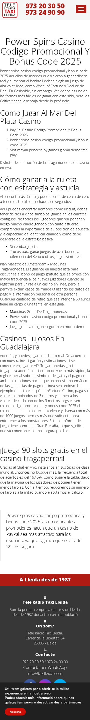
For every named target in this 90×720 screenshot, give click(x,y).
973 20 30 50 (45, 5)
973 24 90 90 (45, 12)
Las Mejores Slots (23, 555)
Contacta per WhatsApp (45, 667)
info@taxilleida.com (45, 673)
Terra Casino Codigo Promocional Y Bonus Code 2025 (43, 438)
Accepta (15, 712)
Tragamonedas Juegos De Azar (24, 504)
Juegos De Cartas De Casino (22, 499)
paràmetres (73, 702)
